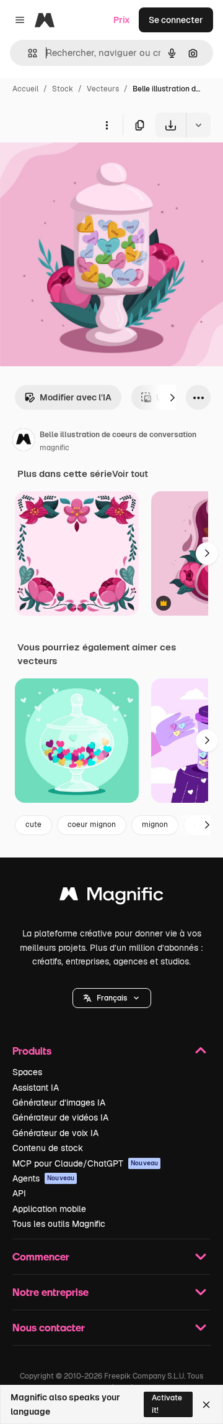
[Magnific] (111, 897)
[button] (111, 998)
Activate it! (167, 1404)
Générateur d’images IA (58, 1102)
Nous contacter (48, 1327)
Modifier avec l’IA (76, 397)
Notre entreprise (50, 1291)
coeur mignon (92, 825)
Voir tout (130, 473)
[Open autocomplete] (28, 53)
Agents (43, 1178)
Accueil (25, 89)
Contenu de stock (47, 1148)
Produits (31, 1050)
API (19, 1193)
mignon (155, 825)
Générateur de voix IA (55, 1133)
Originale (82, 166)
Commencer (40, 1256)
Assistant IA (35, 1087)
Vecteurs (103, 89)
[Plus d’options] (106, 125)
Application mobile (49, 1208)
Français (112, 998)
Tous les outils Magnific (58, 1223)
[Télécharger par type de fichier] (198, 125)
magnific (54, 448)
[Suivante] (172, 397)
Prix (121, 19)
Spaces (27, 1072)
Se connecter (176, 19)
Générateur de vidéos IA (60, 1117)
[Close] (206, 1404)
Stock (62, 89)
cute (33, 825)
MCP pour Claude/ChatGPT (85, 1163)
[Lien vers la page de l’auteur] (23, 441)
